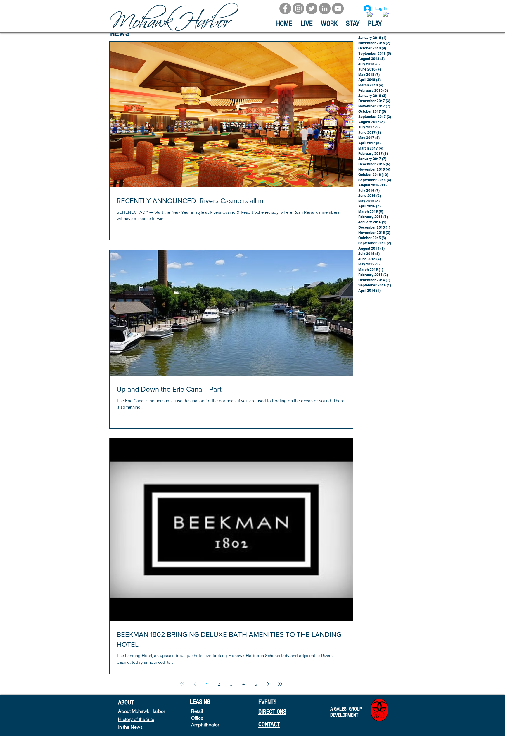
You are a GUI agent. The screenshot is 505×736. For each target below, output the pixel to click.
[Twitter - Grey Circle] (311, 8)
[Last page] (280, 684)
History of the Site (136, 719)
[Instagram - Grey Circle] (298, 8)
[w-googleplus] (386, 15)
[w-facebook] (370, 15)
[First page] (182, 684)
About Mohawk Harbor (141, 711)
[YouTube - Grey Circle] (338, 8)
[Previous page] (194, 684)
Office (197, 718)
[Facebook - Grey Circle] (285, 8)
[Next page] (268, 684)
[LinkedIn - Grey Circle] (325, 8)
